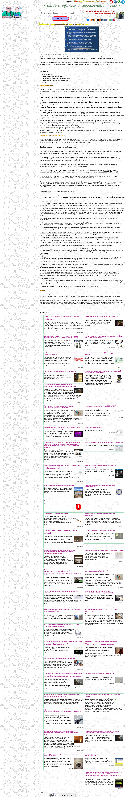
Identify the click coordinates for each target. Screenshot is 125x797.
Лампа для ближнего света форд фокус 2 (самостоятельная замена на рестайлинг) (99, 592)
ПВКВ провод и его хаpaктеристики (56, 513)
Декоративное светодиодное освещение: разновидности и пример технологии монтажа (60, 385)
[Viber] (107, 20)
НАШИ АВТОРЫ (111, 7)
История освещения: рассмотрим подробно (100, 530)
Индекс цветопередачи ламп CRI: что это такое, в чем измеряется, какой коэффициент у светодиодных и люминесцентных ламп (62, 467)
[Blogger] (95, 20)
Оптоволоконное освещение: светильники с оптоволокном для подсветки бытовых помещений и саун (62, 732)
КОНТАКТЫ (101, 7)
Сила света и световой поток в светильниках (59, 485)
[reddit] (100, 20)
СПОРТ (72, 7)
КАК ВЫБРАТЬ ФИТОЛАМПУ (86, 7)
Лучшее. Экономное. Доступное (91, 1)
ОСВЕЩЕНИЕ (44, 5)
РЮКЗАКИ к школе (85, 5)
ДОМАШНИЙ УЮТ (99, 5)
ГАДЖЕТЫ (65, 7)
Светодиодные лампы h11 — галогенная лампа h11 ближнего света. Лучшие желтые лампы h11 (102, 731)
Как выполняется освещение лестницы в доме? (60, 371)
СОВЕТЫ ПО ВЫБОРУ (69, 5)
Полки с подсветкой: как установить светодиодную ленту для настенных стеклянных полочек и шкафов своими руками (62, 318)
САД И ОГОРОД (55, 5)
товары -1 (43, 794)
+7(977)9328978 (67, 1)
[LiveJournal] (102, 20)
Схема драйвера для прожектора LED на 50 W (100, 406)
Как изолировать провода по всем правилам (59, 658)
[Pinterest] (114, 20)
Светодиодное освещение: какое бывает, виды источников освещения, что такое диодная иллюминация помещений (60, 551)
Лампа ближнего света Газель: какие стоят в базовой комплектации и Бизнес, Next (103, 371)
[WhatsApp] (110, 20)
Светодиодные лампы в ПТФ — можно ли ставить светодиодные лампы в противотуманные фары (61, 336)
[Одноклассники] (91, 20)
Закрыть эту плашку (67, 795)
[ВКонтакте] (88, 20)
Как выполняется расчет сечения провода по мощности (104, 442)
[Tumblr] (105, 20)
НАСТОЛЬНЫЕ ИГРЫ (53, 7)
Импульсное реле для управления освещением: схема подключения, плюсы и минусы (62, 695)
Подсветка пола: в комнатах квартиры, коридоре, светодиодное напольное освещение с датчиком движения (61, 532)
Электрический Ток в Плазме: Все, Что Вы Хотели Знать (104, 550)
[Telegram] (112, 20)
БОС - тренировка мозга (114, 5)
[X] (93, 20)
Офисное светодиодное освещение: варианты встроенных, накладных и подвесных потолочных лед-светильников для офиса (63, 711)
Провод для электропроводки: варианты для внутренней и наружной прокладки (59, 406)
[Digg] (98, 20)
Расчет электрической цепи (94, 427)
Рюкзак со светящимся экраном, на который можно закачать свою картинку (100, 12)
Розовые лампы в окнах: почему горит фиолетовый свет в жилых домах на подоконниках (62, 428)
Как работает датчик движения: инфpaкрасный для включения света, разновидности (61, 625)
